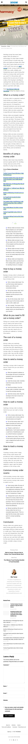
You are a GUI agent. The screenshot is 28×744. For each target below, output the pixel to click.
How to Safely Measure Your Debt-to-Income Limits (13, 643)
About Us (8, 725)
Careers (19, 725)
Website (5, 700)
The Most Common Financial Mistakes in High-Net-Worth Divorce (16, 605)
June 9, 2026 (10, 635)
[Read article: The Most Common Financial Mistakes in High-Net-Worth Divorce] (6, 605)
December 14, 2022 (19, 29)
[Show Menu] (2, 2)
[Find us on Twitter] (11, 740)
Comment (6, 665)
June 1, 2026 (6, 641)
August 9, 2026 (13, 609)
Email (5, 693)
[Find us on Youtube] (13, 740)
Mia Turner (10, 29)
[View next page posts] (15, 223)
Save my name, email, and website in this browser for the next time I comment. (14, 709)
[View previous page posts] (13, 223)
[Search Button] (26, 2)
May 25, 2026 (6, 649)
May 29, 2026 (6, 645)
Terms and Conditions (6, 727)
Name (5, 686)
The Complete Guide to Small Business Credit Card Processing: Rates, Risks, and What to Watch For (13, 203)
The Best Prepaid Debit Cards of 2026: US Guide (13, 648)
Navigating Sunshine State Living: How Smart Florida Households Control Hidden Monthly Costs (13, 179)
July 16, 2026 (14, 622)
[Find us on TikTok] (15, 740)
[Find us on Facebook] (9, 740)
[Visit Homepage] (14, 2)
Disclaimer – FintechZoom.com (19, 727)
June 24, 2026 (11, 626)
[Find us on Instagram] (17, 740)
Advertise (14, 725)
